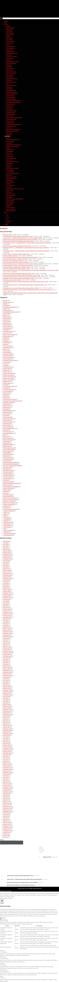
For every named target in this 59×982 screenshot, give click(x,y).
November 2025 (7, 555)
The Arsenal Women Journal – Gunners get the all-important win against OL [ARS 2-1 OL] (25, 284)
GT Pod (5, 363)
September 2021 (7, 636)
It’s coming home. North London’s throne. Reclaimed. (16, 262)
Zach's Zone (6, 507)
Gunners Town (6, 371)
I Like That (5, 384)
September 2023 (7, 597)
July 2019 (5, 678)
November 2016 (7, 730)
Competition (6, 329)
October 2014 (6, 770)
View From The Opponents (9, 498)
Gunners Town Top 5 (8, 378)
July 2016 (5, 736)
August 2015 (6, 754)
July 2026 (5, 542)
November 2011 (7, 827)
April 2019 (5, 683)
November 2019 (7, 672)
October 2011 (6, 829)
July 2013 (5, 795)
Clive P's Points (7, 326)
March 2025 (6, 568)
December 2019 (7, 670)
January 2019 (6, 688)
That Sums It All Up (7, 457)
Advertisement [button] (3, 970)
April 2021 (5, 644)
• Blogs (4, 515)
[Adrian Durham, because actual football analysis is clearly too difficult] (5, 882)
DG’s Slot (5, 339)
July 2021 (5, 639)
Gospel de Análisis (7, 354)
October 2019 (6, 673)
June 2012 (5, 816)
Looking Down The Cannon (9, 399)
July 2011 (5, 833)
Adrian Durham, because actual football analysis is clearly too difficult (20, 239)
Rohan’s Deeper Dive (8, 439)
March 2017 (6, 724)
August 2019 (6, 677)
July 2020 (5, 659)
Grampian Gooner (7, 355)
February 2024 (6, 589)
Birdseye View (6, 316)
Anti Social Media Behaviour (10, 307)
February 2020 (6, 667)
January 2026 (6, 552)
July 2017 (5, 717)
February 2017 (6, 725)
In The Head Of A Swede (9, 386)
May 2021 (5, 643)
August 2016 (6, 735)
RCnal (4, 434)
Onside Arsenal (6, 423)
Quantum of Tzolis (7, 234)
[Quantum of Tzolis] (41, 857)
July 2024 (5, 581)
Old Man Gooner (7, 420)
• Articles (5, 512)
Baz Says (5, 315)
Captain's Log (6, 323)
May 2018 (5, 701)
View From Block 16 (8, 496)
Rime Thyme (6, 436)
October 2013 (6, 790)
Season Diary (6, 441)
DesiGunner (6, 337)
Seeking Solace (6, 443)
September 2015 (7, 753)
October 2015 (6, 751)
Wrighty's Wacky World (9, 504)
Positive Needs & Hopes (9, 428)
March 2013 (6, 801)
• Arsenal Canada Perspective (10, 509)
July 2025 (5, 562)
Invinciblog (5, 388)
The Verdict (6, 480)
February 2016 (6, 745)
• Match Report (6, 525)
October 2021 (6, 635)
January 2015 (6, 766)
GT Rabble (5, 365)
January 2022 (6, 630)
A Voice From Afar (7, 302)
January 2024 (6, 591)
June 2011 (5, 835)
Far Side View (6, 342)
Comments (42, 850)
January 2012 (6, 824)
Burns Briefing (6, 318)
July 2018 (5, 698)
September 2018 (7, 694)
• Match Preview (7, 522)
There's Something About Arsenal (11, 483)
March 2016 (6, 743)
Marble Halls (6, 404)
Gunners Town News (8, 375)
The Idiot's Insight (7, 472)
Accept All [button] (10, 898)
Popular (41, 848)
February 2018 (6, 706)
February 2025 (6, 570)
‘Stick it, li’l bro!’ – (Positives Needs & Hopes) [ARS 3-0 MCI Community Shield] (22, 237)
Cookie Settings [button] (4, 898)
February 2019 (6, 686)
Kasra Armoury (6, 392)
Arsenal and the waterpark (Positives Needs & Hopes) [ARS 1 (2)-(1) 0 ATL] (21, 275)
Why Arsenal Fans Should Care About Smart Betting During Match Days (20, 257)
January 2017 (6, 727)
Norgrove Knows (7, 417)
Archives (5, 308)
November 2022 (7, 614)
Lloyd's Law (6, 397)
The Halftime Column (8, 470)
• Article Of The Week (8, 510)
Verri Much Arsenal (7, 494)
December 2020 (7, 651)
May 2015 (5, 759)
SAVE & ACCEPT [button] (4, 981)
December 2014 (7, 767)
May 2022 (5, 623)
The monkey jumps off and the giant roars (13, 260)
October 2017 (6, 712)
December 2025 (7, 554)
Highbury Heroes (7, 383)
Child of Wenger (7, 324)
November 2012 (7, 808)
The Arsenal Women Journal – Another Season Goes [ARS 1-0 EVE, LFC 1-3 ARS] (23, 263)
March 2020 (6, 665)
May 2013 (5, 798)
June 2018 (5, 699)
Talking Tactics (6, 455)
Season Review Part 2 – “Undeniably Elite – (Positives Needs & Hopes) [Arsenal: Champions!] (26, 247)
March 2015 (6, 762)
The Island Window (7, 473)
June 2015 (5, 757)
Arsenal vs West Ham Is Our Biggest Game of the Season (17, 273)
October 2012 (6, 809)
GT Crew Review (7, 358)
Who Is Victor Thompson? (9, 502)
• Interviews (6, 520)
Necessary (4, 919)
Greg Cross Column (8, 357)
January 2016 (6, 746)
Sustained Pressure (8, 454)
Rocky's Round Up (7, 438)
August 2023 (6, 599)
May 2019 (5, 681)
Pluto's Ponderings (7, 426)
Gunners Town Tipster (8, 376)
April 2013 (5, 800)
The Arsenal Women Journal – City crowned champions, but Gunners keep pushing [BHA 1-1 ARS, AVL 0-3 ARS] (30, 270)
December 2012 (7, 806)
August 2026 (6, 541)
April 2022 (5, 625)
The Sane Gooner (7, 476)
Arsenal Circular (7, 310)
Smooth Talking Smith (8, 449)
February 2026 (6, 550)
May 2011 (5, 837)
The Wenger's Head (8, 481)
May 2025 (5, 565)
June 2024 (5, 583)
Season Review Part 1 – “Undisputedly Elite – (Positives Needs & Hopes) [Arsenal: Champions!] (26, 250)
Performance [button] (3, 957)
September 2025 (7, 559)
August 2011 (6, 832)
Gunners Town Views (8, 379)
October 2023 (6, 596)
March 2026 (6, 549)
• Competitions (6, 519)
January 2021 (6, 649)
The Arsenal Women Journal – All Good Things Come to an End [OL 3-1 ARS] (22, 276)
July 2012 (5, 814)
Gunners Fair (6, 370)
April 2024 (5, 586)
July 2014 (5, 775)
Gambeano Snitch (7, 347)
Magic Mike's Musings (8, 402)
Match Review (6, 407)
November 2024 (7, 575)
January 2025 (6, 571)
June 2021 (5, 641)
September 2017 (7, 714)
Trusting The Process (8, 488)
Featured (5, 344)
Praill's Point (6, 430)
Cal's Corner (6, 320)
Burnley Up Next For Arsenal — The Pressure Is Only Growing (18, 265)
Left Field (5, 396)
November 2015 (7, 749)
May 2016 (5, 740)
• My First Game (7, 527)
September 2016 (7, 733)
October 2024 (6, 576)
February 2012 (6, 822)
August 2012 (6, 812)
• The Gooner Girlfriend (8, 533)
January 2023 (6, 610)
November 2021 (7, 633)
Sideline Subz (6, 446)
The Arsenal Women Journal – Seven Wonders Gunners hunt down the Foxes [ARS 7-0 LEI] (25, 281)
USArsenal (5, 491)
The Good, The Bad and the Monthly (12, 465)
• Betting (5, 514)
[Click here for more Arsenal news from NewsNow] (11, 842)
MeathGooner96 (7, 412)
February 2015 (6, 764)
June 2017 (5, 719)
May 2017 (5, 720)
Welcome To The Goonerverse (10, 499)
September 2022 (7, 617)
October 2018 (6, 693)
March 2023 (6, 607)
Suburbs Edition (7, 452)
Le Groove (5, 394)
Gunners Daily (6, 368)
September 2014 (7, 772)
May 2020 (5, 662)
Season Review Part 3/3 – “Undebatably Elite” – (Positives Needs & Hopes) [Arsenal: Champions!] (27, 242)
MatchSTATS (6, 409)
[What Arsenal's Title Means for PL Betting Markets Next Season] (5, 885)
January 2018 (6, 707)
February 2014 (6, 783)
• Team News (6, 531)
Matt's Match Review (8, 410)
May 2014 (5, 778)
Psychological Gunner (8, 433)
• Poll (4, 528)
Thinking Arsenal (7, 485)
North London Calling (8, 418)
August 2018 (6, 696)
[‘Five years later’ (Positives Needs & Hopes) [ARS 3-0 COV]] (5, 875)
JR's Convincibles (7, 391)
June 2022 (5, 622)
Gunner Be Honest (7, 366)
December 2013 (7, 787)
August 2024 (6, 580)
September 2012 (7, 811)
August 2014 (6, 774)
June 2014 (5, 777)
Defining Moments (7, 336)
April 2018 (5, 702)
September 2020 (7, 656)
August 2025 (6, 560)
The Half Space (6, 468)
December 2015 (7, 748)
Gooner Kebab (6, 352)
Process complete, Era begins (10, 255)
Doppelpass (6, 341)
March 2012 (6, 821)
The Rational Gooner (8, 475)
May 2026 (5, 546)
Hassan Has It (6, 381)
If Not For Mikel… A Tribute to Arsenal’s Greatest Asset (16, 254)
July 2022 (5, 620)
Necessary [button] (2, 917)
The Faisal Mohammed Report (10, 462)
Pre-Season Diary (7, 431)
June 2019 (5, 680)
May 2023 (5, 604)
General (5, 349)
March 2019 (6, 685)
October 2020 (6, 654)
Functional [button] (2, 950)
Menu (1, 18)
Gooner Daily (6, 350)
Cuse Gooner (6, 333)
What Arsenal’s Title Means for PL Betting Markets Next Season (18, 241)
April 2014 (5, 780)
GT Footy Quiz (6, 362)
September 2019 (7, 675)
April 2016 (5, 741)
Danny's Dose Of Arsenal (9, 334)
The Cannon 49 (7, 460)
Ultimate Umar (6, 489)
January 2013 (6, 804)
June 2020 (5, 660)
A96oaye (5, 303)
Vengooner (5, 493)
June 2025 (5, 563)
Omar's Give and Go (8, 421)
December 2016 (7, 728)
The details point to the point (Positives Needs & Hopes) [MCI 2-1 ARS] (20, 288)
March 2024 (6, 588)
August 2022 (6, 618)
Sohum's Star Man (7, 451)
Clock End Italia (6, 328)
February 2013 (6, 803)
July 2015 (5, 756)
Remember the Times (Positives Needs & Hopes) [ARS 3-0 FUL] (18, 278)
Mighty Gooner (6, 413)
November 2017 (7, 711)
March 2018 (6, 704)
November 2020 (7, 652)
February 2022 (6, 628)
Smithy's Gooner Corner (9, 447)
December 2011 (7, 825)
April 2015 (5, 761)
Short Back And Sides (8, 444)
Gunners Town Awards (8, 373)
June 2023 (5, 602)
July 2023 (5, 601)
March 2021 (6, 646)
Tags (41, 852)
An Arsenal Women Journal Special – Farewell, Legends (16, 267)
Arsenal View (6, 313)
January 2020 (6, 669)
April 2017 (5, 722)
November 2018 (7, 691)
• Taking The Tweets (8, 530)
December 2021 (7, 631)
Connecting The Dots (8, 331)
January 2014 (6, 785)
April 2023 (5, 605)
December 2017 (7, 709)
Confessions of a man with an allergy (12, 280)
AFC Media (5, 305)
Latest (41, 847)
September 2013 (7, 791)
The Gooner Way (7, 467)
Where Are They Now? (8, 501)
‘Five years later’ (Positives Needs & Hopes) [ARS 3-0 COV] (18, 236)
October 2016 (6, 732)
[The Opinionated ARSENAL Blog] (29, 16)
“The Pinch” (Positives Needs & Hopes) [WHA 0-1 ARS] (16, 268)
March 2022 (6, 626)
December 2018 (7, 690)
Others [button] (1, 976)
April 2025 (5, 567)
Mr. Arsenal (5, 415)
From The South (7, 345)
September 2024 (7, 578)
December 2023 (7, 592)
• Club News (6, 517)
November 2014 (7, 769)
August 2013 (6, 793)
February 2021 (6, 647)
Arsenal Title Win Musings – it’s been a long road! (15, 258)
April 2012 (5, 819)
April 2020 (5, 664)
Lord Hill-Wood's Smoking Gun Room (12, 400)
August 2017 (6, 715)
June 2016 (5, 738)
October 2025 (6, 557)
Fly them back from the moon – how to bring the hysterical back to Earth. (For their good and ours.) (27, 289)
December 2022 (7, 612)
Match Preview (6, 405)
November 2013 (7, 788)
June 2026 (5, 544)
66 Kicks (5, 300)
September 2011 (7, 830)
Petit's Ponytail (6, 425)
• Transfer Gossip (7, 535)
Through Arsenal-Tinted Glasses (11, 486)
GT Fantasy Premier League (10, 360)
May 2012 (5, 817)
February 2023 (6, 609)
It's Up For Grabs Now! (8, 389)
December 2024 (7, 573)
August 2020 (6, 657)
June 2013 (5, 796)
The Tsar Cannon (7, 478)
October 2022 (6, 615)
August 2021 (6, 638)
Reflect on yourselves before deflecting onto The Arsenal (17, 246)
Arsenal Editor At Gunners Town (11, 311)
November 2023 (7, 594)
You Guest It (6, 506)
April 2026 (5, 547)
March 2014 (6, 782)
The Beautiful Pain (7, 459)
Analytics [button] (2, 963)
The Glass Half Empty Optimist (10, 464)
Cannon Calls (6, 321)
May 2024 (5, 584)
